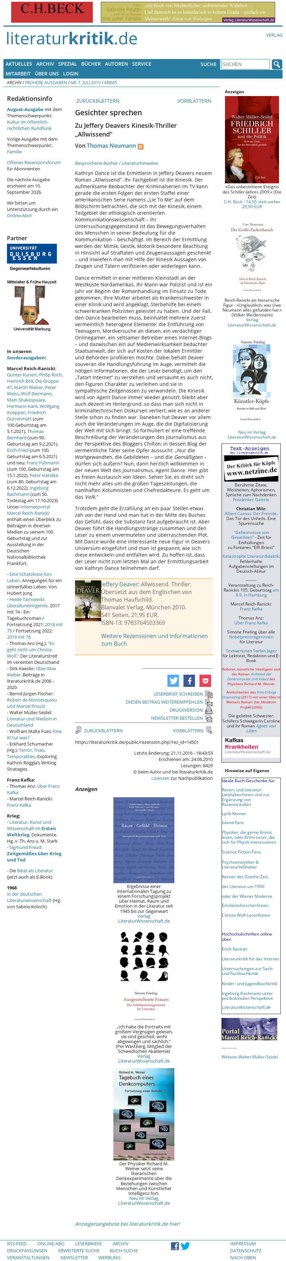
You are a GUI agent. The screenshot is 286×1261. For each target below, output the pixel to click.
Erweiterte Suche (78, 1250)
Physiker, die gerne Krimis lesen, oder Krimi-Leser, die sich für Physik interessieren (249, 837)
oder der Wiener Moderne (247, 896)
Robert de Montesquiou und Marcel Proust (32, 703)
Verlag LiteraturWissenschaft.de (144, 918)
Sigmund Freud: (34, 853)
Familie (14, 151)
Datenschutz (245, 1250)
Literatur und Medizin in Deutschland (32, 722)
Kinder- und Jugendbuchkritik (249, 983)
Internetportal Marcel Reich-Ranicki (28, 510)
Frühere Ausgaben (46, 82)
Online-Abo (18, 215)
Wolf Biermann (36, 393)
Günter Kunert (22, 375)
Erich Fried (18, 450)
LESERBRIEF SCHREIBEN (178, 694)
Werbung (109, 1257)
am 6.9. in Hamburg (257, 592)
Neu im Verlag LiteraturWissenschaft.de (144, 1200)
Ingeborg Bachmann (27, 491)
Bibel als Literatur (35, 870)
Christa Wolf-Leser (240, 915)
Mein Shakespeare (26, 400)
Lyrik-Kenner (234, 813)
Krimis (111, 82)
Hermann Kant (22, 406)
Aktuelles (19, 63)
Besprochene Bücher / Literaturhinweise (116, 163)
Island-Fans (233, 822)
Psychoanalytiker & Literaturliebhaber (240, 864)
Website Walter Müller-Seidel (249, 1057)
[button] (173, 681)
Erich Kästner (235, 949)
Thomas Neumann (111, 145)
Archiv (45, 63)
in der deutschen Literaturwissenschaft (29, 897)
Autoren (116, 63)
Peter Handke (44, 475)
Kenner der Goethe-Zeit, (245, 876)
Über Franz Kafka (251, 622)
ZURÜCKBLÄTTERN (97, 100)
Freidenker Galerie (251, 499)
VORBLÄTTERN (195, 100)
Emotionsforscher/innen (245, 905)
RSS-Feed (17, 1243)
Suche (209, 64)
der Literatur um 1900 (243, 886)
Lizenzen (160, 778)
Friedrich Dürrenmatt (26, 415)
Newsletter (74, 1257)
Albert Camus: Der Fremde (251, 513)
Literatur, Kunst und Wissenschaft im (31, 828)
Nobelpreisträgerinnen (251, 636)
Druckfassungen (27, 1250)
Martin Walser (28, 387)
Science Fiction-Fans (241, 852)
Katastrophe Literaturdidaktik (251, 556)
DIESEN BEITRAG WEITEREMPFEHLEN (164, 702)
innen (264, 915)
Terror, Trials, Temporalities (26, 753)
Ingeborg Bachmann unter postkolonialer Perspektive (247, 995)
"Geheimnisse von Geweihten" (250, 534)
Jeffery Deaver (119, 584)
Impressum (243, 1243)
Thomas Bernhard (25, 434)
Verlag (274, 35)
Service (141, 63)
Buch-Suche (124, 1250)
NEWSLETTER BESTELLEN (177, 718)
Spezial (67, 63)
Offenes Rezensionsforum (34, 162)
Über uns (47, 73)
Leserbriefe (88, 1243)
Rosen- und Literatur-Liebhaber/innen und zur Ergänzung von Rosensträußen (245, 797)
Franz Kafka (19, 805)
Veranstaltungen (28, 1257)
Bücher (91, 63)
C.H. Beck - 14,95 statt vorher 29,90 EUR (252, 204)
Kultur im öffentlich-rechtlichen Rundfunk (29, 125)
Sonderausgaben (26, 357)
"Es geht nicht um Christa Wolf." (30, 649)
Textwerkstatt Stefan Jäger (251, 650)
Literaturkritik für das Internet (250, 958)
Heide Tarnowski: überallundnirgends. (28, 602)
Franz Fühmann (43, 463)
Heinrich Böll (20, 381)
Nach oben (243, 1257)
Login (70, 73)
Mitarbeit (18, 73)
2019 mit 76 (19, 637)
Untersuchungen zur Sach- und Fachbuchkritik (247, 971)
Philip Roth (50, 375)
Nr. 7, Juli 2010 (85, 82)
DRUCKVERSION (186, 710)
